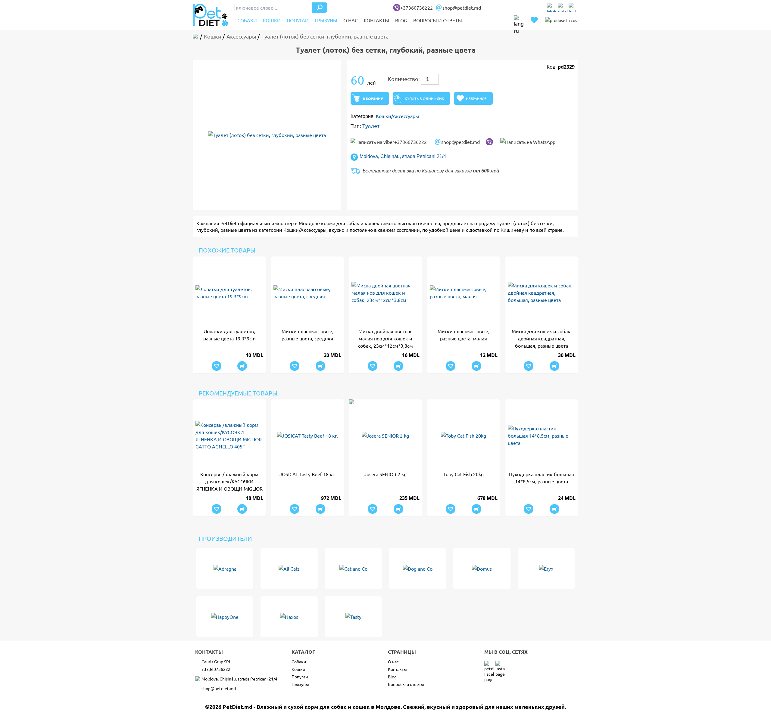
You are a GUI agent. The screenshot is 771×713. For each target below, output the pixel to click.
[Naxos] (289, 617)
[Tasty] (353, 617)
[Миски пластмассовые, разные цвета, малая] (464, 292)
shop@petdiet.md (461, 8)
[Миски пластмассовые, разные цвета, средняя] (307, 292)
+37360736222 (416, 8)
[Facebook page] (562, 7)
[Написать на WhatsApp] (527, 141)
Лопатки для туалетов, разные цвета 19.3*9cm (229, 334)
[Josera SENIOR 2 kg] (385, 435)
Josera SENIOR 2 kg (385, 474)
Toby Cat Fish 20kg (463, 474)
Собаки (247, 20)
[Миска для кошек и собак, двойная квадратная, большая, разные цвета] (542, 292)
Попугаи (298, 20)
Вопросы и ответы (437, 20)
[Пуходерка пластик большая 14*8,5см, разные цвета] (542, 435)
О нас (350, 20)
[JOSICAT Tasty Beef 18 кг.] (307, 435)
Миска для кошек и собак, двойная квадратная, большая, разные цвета (542, 338)
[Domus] (482, 568)
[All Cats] (289, 568)
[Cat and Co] (353, 568)
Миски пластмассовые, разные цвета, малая (463, 334)
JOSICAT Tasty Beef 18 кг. (307, 474)
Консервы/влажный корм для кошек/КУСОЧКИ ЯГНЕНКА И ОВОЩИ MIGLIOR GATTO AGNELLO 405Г (229, 481)
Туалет (370, 125)
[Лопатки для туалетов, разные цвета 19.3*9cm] (229, 292)
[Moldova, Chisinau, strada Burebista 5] (552, 7)
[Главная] (196, 36)
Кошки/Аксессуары (397, 116)
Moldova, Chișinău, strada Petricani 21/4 (403, 156)
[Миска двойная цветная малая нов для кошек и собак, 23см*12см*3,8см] (385, 292)
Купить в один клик (424, 98)
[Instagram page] (573, 7)
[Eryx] (546, 568)
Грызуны (326, 20)
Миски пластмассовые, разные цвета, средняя (307, 334)
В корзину (373, 98)
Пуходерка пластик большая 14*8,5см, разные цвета (541, 477)
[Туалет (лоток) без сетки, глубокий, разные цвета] (267, 135)
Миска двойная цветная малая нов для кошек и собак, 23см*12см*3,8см (385, 338)
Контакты (376, 20)
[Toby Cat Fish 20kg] (464, 435)
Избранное (476, 98)
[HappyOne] (225, 617)
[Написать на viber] (489, 141)
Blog (401, 20)
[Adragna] (225, 568)
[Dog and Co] (417, 568)
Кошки (272, 20)
